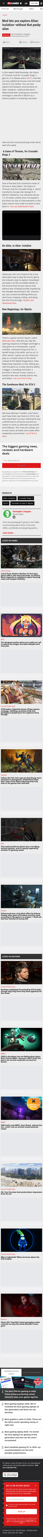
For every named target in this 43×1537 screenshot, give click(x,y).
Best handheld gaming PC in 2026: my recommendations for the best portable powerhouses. (23, 1450)
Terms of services (28, 472)
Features (6, 35)
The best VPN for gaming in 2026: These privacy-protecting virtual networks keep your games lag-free (21, 1394)
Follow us (25, 42)
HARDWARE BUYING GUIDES (11, 1372)
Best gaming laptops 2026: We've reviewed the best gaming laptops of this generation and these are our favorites (22, 1408)
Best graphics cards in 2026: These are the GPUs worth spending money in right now (23, 1422)
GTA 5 (29, 78)
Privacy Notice (31, 474)
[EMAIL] (14, 517)
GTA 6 (31, 9)
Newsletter (36, 42)
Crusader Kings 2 (26, 498)
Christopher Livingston (21, 34)
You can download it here (22, 206)
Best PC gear (18, 9)
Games (5, 15)
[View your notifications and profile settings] (21, 3)
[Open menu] (3, 3)
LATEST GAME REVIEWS (31, 1372)
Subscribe (34, 3)
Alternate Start (8, 340)
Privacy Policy (29, 1520)
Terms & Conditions (19, 1521)
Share (7, 42)
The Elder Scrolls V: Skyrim (22, 503)
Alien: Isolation (9, 498)
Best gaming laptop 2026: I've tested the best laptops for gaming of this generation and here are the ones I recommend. (22, 1436)
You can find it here (22, 378)
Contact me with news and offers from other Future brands (21, 1505)
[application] (21, 224)
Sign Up (21, 1511)
